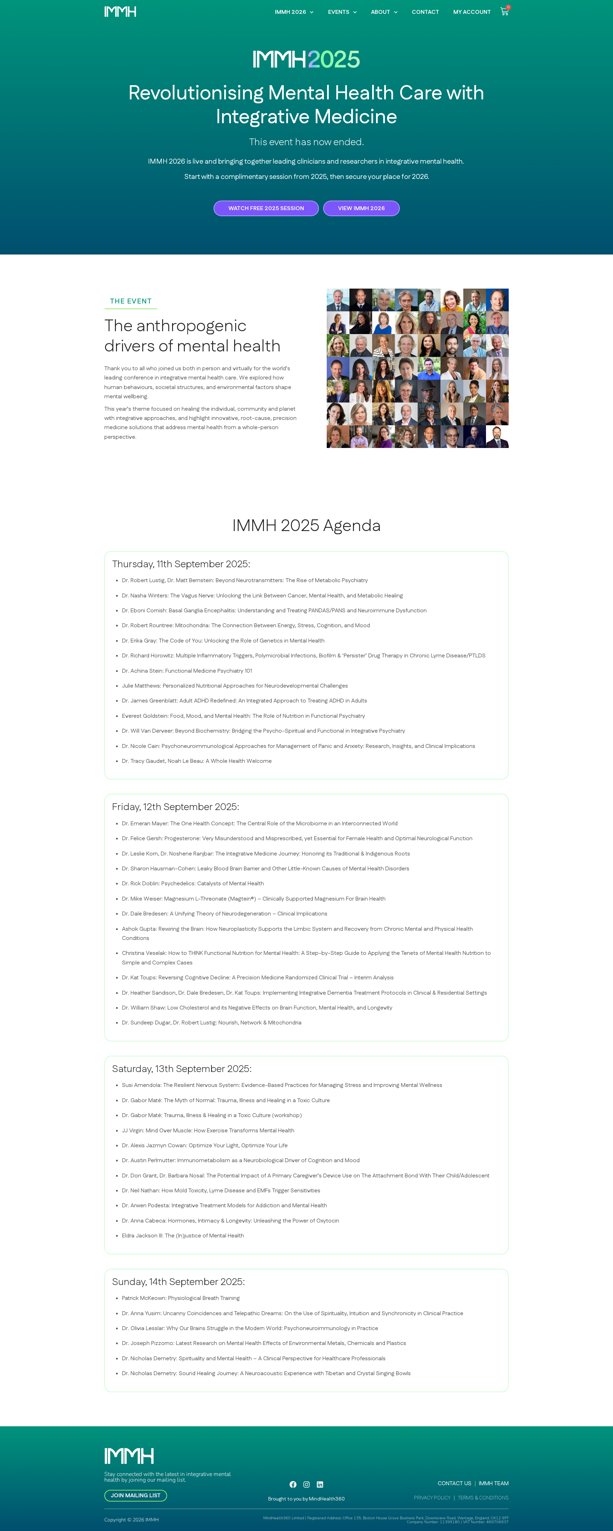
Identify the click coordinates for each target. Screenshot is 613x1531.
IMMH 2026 (290, 12)
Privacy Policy (432, 1498)
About (380, 12)
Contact (425, 12)
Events (338, 12)
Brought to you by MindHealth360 (306, 1499)
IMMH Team (494, 1483)
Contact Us (454, 1483)
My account (472, 12)
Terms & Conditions (483, 1498)
